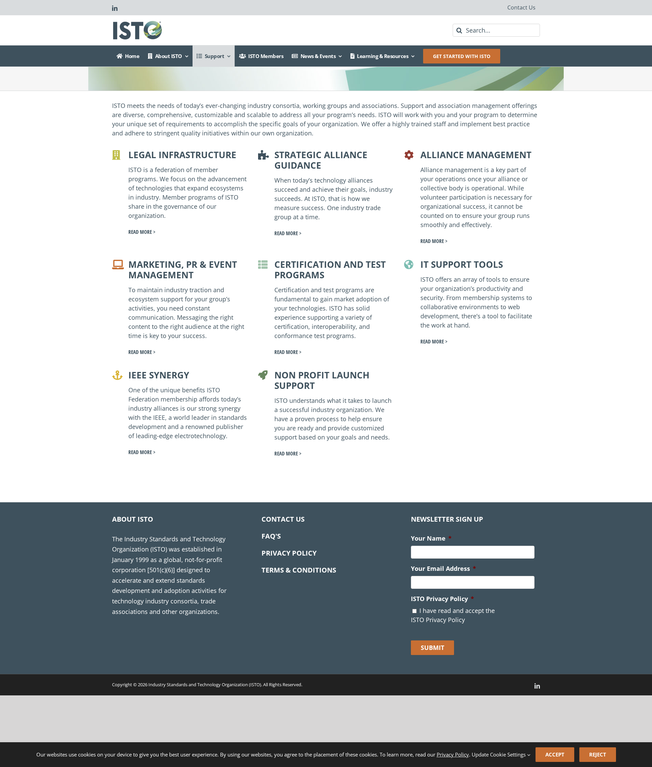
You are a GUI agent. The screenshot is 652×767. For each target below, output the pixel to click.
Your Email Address (443, 569)
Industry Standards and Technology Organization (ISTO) (204, 684)
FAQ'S (271, 536)
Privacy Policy (453, 754)
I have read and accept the (453, 615)
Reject (597, 754)
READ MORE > (142, 231)
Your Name (431, 538)
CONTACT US (283, 519)
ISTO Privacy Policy (442, 599)
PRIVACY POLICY (288, 553)
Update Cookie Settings (499, 754)
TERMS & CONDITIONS (298, 570)
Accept (554, 754)
